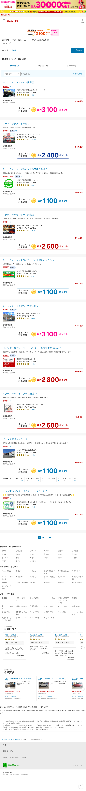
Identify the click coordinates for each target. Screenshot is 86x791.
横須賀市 (33, 561)
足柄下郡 (33, 551)
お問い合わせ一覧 (14, 774)
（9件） (32, 455)
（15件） (33, 409)
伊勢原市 (75, 551)
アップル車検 (34, 598)
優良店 (18, 571)
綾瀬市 (60, 551)
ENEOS (4, 598)
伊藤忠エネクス (21, 606)
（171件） (33, 507)
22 (36, 537)
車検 (10, 739)
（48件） (33, 318)
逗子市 (74, 554)
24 (43, 537)
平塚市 (46, 558)
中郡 (17, 558)
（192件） (33, 139)
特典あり (33, 571)
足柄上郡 (19, 551)
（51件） (33, 95)
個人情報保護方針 (14, 757)
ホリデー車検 (48, 612)
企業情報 (5, 757)
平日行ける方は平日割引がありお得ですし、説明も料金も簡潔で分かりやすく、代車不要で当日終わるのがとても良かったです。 (64, 655)
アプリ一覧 (5, 774)
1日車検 (32, 582)
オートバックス (49, 598)
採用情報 (24, 757)
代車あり (33, 577)
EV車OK (5, 582)
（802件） (33, 230)
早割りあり (76, 571)
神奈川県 (17, 739)
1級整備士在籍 (77, 582)
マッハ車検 (62, 612)
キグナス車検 (34, 612)
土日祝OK (19, 577)
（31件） (33, 185)
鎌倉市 (32, 554)
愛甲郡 (4, 551)
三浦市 (4, 561)
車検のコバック (77, 606)
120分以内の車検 (22, 582)
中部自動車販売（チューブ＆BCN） (63, 600)
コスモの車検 (48, 606)
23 (39, 537)
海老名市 (5, 554)
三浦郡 (74, 558)
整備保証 (61, 582)
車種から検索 (77, 74)
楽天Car (4, 739)
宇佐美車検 (34, 606)
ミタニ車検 (6, 612)
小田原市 (19, 554)
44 (50, 537)
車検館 (74, 598)
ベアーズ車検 (34, 618)
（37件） (33, 276)
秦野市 (32, 558)
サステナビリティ (25, 774)
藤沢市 (60, 558)
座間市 (60, 554)
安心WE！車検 (49, 618)
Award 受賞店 (6, 571)
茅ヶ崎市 (5, 558)
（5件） (32, 364)
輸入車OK (61, 577)
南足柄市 (19, 561)
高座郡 (46, 554)
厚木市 (46, 551)
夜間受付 (47, 582)
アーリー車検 (62, 606)
